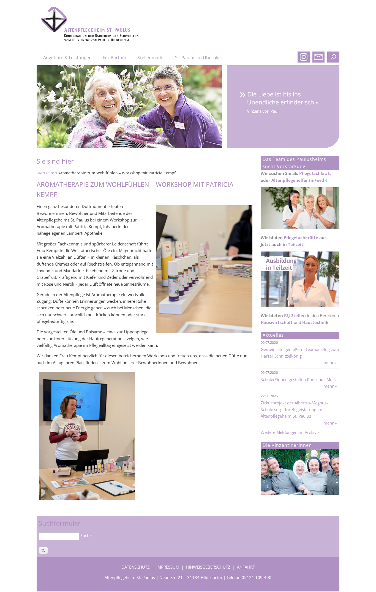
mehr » (330, 362)
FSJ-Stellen (295, 315)
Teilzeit (295, 244)
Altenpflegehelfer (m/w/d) (298, 180)
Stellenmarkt (151, 58)
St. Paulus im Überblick (199, 58)
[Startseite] (101, 40)
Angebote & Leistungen (67, 58)
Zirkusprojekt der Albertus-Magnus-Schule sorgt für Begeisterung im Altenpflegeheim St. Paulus (294, 409)
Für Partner (115, 58)
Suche (86, 535)
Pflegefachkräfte (301, 237)
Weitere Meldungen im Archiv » (290, 432)
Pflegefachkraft (315, 173)
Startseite (45, 173)
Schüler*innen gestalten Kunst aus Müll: (298, 379)
